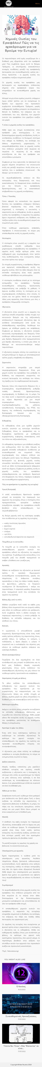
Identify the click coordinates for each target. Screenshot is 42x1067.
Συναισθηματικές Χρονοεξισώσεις (21, 1016)
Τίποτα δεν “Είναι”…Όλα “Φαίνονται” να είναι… (21, 1047)
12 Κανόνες (21, 987)
